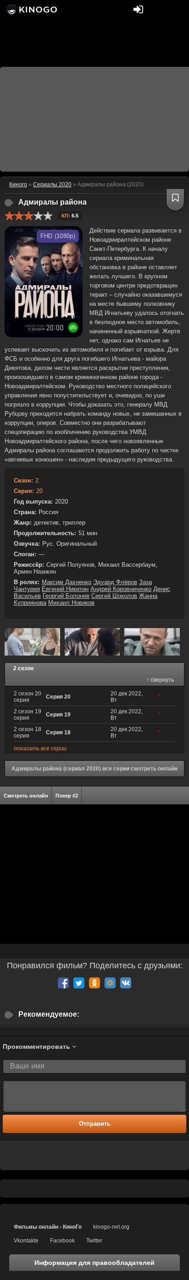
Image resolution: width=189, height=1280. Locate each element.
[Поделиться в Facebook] (63, 982)
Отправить (95, 1123)
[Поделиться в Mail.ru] (110, 982)
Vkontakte (26, 1240)
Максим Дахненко (66, 582)
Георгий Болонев (66, 595)
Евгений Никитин (65, 589)
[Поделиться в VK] (125, 982)
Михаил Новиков (71, 602)
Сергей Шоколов (114, 595)
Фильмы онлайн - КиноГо (48, 1227)
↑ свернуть (160, 680)
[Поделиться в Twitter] (78, 982)
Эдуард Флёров (115, 582)
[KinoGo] (31, 9)
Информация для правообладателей (94, 1262)
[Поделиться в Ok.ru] (94, 982)
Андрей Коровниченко (120, 589)
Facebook (62, 1240)
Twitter (94, 1240)
